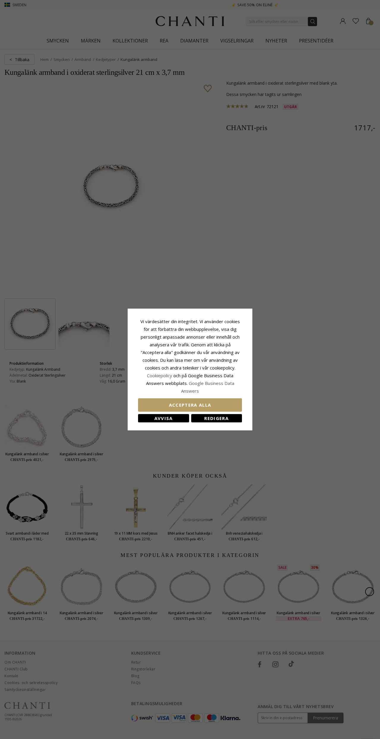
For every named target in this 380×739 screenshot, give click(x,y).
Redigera (216, 418)
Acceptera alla (190, 405)
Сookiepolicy (160, 375)
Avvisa (163, 418)
